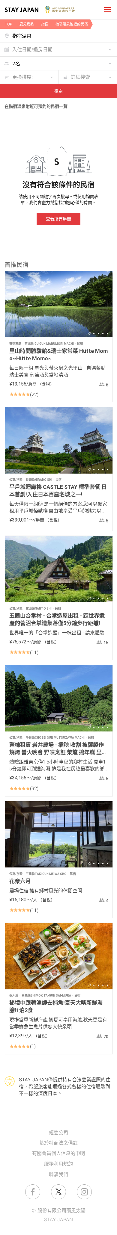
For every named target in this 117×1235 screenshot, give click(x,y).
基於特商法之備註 (58, 1143)
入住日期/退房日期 (32, 49)
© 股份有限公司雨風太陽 (59, 1210)
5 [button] (107, 333)
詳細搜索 (80, 77)
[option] (58, 304)
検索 (58, 90)
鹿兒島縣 (27, 24)
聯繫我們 (58, 1174)
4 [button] (103, 333)
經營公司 (58, 1133)
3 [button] (98, 333)
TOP (8, 24)
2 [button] (93, 333)
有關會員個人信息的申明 (58, 1153)
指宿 (44, 24)
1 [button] (89, 333)
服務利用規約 (58, 1164)
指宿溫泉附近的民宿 (72, 24)
